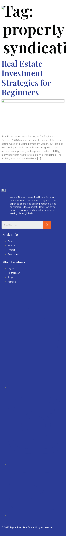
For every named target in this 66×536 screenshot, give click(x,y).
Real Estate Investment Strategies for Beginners (26, 77)
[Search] (47, 225)
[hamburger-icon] (60, 8)
